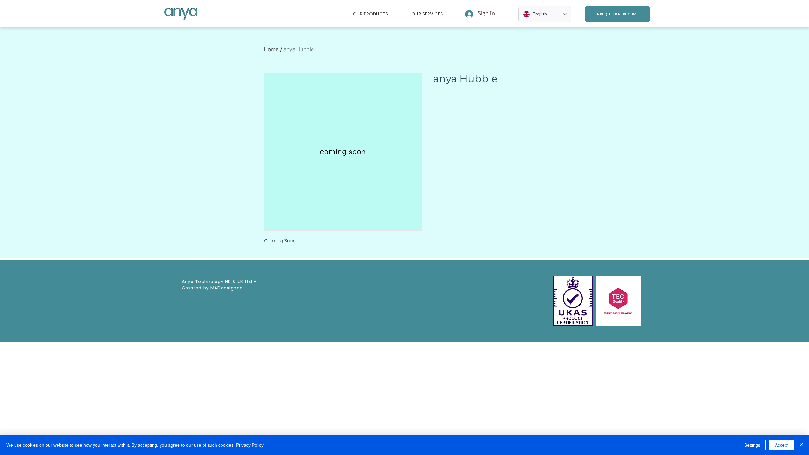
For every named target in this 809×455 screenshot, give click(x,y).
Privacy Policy (250, 445)
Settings (752, 445)
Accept (781, 445)
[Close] (801, 445)
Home (271, 50)
